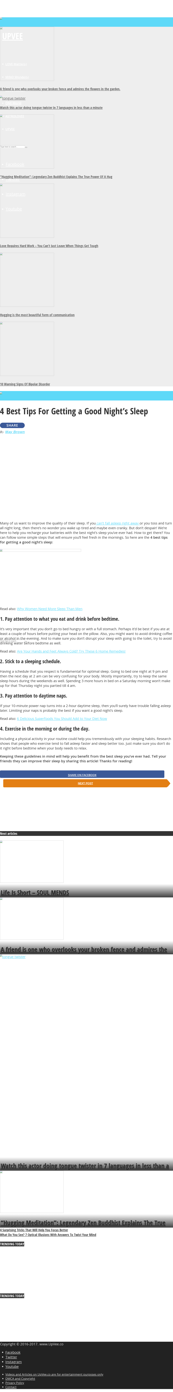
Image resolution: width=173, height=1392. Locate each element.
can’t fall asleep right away (118, 523)
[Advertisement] (86, 7)
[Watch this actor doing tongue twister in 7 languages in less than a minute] (13, 98)
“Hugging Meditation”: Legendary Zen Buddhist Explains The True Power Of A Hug (56, 176)
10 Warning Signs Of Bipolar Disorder (25, 384)
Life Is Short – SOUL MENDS (35, 892)
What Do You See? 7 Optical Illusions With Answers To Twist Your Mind (48, 1234)
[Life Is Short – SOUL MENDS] (32, 881)
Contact (10, 1387)
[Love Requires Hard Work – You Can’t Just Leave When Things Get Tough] (27, 236)
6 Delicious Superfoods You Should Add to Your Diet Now (62, 718)
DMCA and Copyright (20, 1378)
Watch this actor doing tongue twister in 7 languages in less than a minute (51, 107)
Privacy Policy (14, 1383)
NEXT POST (85, 783)
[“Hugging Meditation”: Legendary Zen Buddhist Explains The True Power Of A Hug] (27, 167)
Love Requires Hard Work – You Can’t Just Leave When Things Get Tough (49, 245)
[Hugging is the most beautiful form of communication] (27, 305)
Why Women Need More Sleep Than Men (49, 608)
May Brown (15, 432)
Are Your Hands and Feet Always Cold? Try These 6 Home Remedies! (71, 651)
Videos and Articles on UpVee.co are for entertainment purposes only (54, 1374)
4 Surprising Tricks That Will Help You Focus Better (34, 1230)
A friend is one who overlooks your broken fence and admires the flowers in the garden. (60, 89)
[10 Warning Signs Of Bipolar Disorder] (27, 374)
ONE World (13, 103)
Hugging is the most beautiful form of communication (37, 314)
